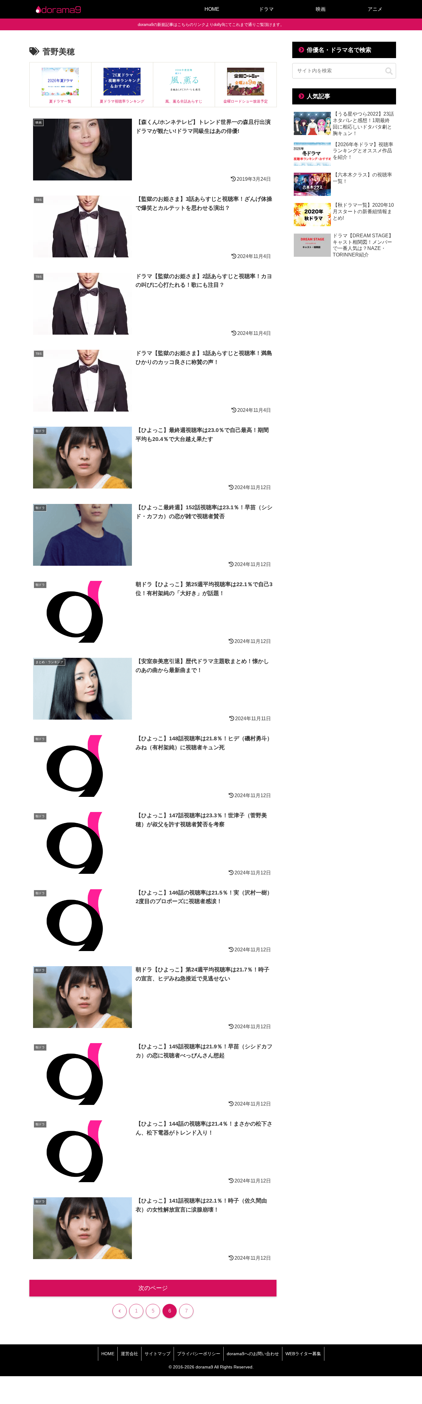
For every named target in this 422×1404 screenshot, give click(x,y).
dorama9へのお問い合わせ (253, 1353)
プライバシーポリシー (198, 1353)
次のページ (153, 1288)
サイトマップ (158, 1353)
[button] (389, 71)
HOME (107, 1353)
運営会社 (129, 1353)
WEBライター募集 (303, 1353)
